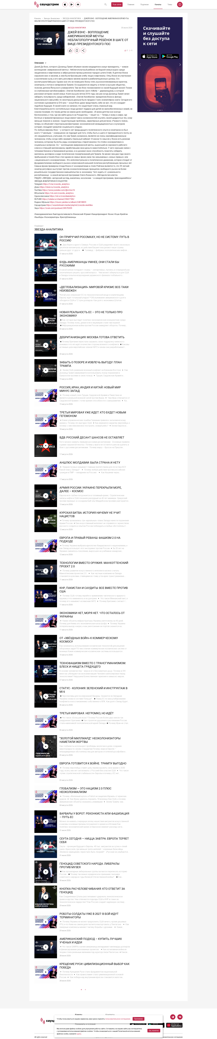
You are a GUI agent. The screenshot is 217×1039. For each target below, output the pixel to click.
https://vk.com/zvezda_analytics (59, 193)
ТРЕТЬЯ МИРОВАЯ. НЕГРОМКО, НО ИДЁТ (87, 713)
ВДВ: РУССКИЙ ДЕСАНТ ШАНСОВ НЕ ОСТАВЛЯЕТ (92, 437)
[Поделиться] (83, 50)
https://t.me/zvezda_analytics (56, 184)
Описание (39, 63)
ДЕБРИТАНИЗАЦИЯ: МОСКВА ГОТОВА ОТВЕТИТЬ (92, 337)
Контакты (110, 1014)
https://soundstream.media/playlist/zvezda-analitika (69, 205)
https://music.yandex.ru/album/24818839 (68, 202)
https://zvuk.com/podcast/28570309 (55, 208)
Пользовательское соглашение (171, 1037)
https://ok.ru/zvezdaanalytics (62, 196)
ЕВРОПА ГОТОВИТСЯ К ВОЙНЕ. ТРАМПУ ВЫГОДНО (93, 763)
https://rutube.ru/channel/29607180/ (58, 199)
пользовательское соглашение (117, 1019)
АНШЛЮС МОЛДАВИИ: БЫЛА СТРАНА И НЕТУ (90, 462)
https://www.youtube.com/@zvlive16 (58, 190)
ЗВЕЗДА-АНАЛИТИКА (72, 18)
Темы (170, 5)
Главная (131, 5)
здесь (79, 1034)
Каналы (158, 5)
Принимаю (138, 1019)
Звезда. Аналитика (52, 18)
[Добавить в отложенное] (76, 50)
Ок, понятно (154, 1031)
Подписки (145, 5)
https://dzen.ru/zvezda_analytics (54, 187)
